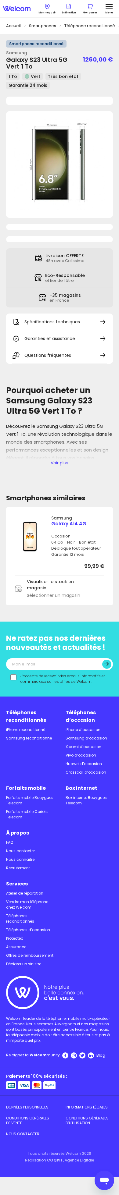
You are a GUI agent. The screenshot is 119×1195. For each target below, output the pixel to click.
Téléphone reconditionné (89, 26)
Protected (14, 938)
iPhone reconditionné (25, 729)
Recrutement (18, 868)
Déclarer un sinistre (23, 963)
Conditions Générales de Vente (27, 1120)
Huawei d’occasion (84, 763)
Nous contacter (20, 850)
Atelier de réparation (24, 893)
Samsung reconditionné (29, 738)
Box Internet (81, 788)
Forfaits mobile (26, 788)
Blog (100, 1055)
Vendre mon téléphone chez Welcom (27, 904)
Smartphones (42, 26)
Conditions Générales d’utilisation (87, 1120)
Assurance (16, 946)
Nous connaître (20, 859)
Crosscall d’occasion (86, 772)
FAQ (9, 842)
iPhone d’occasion (83, 729)
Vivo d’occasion (81, 755)
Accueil (13, 26)
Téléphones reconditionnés (26, 716)
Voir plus (59, 463)
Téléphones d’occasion (81, 716)
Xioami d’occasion (83, 746)
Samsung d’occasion (86, 738)
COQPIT (55, 1160)
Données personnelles (27, 1107)
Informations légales (87, 1107)
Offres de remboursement (29, 955)
